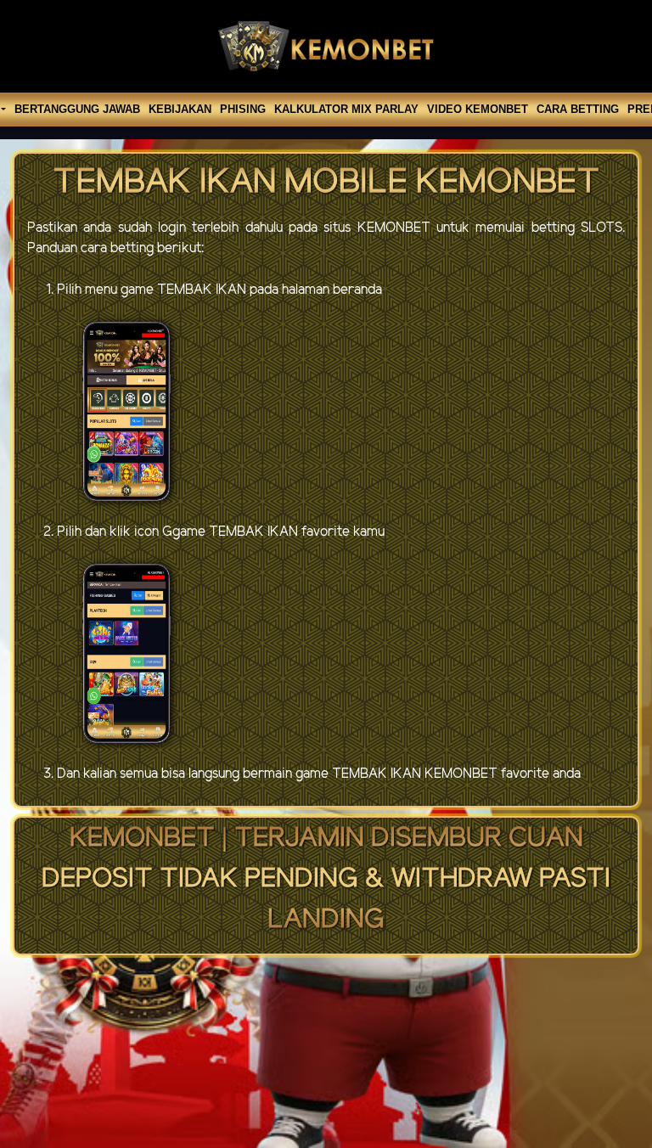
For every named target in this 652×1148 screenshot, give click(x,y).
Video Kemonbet (477, 109)
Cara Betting (578, 109)
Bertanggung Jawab (77, 109)
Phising (243, 109)
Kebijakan (180, 109)
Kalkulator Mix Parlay (346, 109)
